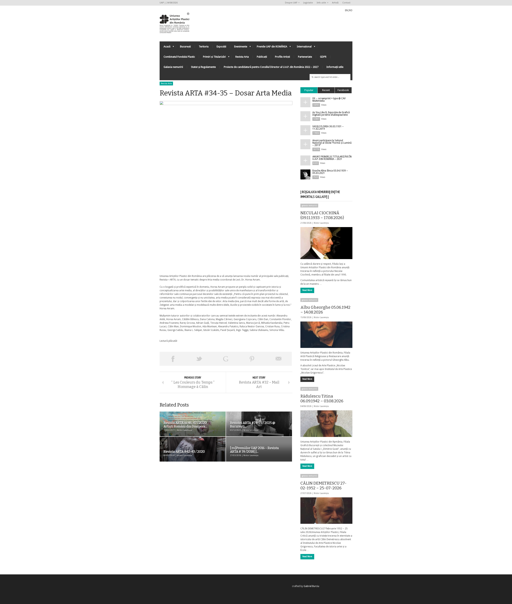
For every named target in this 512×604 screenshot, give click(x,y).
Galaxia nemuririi (173, 66)
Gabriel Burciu (311, 586)
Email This (278, 359)
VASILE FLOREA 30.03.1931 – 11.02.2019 (328, 127)
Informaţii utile (334, 66)
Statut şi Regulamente (203, 66)
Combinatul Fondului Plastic (179, 56)
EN (346, 10)
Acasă (165, 47)
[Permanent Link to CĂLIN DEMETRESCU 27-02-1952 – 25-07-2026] (326, 510)
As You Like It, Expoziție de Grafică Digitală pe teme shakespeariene (331, 113)
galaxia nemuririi (309, 205)
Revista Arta (242, 56)
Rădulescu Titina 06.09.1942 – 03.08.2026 (321, 398)
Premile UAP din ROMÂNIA (270, 47)
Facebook (343, 90)
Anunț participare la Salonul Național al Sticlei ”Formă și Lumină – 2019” (332, 143)
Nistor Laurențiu (321, 223)
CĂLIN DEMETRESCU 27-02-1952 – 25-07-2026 (323, 485)
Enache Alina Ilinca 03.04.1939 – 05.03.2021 (330, 171)
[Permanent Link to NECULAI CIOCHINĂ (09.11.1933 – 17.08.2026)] (326, 243)
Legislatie (308, 2)
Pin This (252, 359)
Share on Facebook (173, 359)
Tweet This (199, 359)
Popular (308, 90)
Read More (307, 290)
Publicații (262, 56)
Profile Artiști (282, 56)
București (185, 46)
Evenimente (238, 47)
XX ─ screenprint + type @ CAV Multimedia (329, 99)
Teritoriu (204, 46)
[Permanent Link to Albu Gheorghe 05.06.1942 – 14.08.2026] (326, 335)
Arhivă (335, 2)
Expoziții (221, 46)
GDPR (323, 56)
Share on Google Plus (225, 359)
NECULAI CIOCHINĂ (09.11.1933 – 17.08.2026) (322, 215)
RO (350, 10)
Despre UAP (290, 2)
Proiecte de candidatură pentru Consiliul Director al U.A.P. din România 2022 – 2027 (271, 66)
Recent (326, 90)
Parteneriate (305, 56)
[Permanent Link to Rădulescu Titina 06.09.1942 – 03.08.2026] (326, 423)
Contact (346, 2)
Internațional (302, 47)
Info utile (320, 2)
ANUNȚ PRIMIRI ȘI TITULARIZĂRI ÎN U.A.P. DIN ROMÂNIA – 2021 (332, 157)
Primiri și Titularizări (212, 57)
